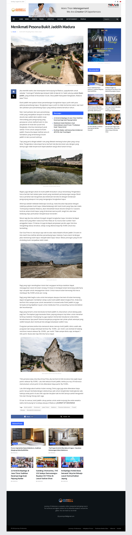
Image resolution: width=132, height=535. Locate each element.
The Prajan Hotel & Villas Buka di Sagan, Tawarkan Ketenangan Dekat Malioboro (65, 449)
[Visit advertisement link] (75, 9)
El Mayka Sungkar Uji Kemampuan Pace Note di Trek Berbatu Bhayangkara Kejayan (113, 89)
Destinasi (37, 407)
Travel (41, 19)
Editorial (112, 528)
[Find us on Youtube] (120, 1)
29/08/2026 (14, 452)
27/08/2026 (52, 452)
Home (21, 19)
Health (109, 122)
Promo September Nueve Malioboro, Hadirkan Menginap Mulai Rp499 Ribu (26, 449)
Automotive (111, 84)
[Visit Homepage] (18, 10)
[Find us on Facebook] (115, 1)
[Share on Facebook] (13, 91)
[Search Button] (117, 19)
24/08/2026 (40, 481)
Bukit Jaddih (28, 407)
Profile (83, 19)
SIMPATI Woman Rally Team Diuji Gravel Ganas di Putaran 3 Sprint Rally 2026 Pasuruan (95, 108)
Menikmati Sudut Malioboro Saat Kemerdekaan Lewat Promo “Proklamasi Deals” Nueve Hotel (67, 125)
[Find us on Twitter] (117, 1)
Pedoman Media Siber (101, 528)
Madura (53, 407)
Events (34, 19)
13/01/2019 (22, 32)
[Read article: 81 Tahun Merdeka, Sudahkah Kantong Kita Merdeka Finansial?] (95, 119)
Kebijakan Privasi (88, 528)
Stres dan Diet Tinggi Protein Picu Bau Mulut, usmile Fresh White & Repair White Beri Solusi (112, 129)
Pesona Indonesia (64, 407)
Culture (60, 19)
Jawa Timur (45, 407)
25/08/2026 (14, 481)
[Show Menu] (14, 19)
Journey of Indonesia (75, 528)
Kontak (119, 528)
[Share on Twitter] (13, 96)
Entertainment (71, 19)
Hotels (15, 443)
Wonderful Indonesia (33, 410)
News (27, 19)
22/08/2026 (65, 481)
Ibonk (14, 32)
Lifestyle (50, 19)
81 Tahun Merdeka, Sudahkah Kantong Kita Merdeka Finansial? (95, 128)
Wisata (23, 410)
